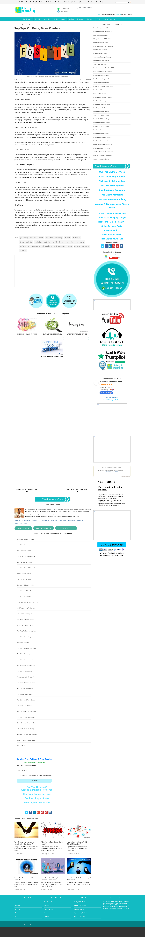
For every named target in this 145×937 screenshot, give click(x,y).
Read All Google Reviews (111, 400)
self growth (80, 242)
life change (59, 238)
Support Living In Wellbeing (81, 913)
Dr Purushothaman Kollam (116, 470)
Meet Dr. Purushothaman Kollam (26, 740)
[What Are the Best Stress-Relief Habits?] (53, 838)
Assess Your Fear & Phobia (25, 625)
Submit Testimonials (50, 913)
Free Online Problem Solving (25, 688)
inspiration (49, 238)
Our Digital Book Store (80, 902)
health (41, 238)
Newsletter (17, 902)
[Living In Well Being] (25, 11)
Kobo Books (54, 520)
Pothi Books (62, 520)
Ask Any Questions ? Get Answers (27, 734)
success (77, 246)
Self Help (37, 19)
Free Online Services (50, 902)
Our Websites (39, 1)
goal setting (24, 238)
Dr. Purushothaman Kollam (111, 382)
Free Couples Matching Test (25, 614)
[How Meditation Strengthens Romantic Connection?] (53, 873)
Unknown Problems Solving (112, 199)
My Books (17, 520)
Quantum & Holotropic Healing (25, 585)
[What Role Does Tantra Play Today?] (26, 873)
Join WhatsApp (64, 8)
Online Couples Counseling (24, 562)
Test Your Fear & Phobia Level (112, 222)
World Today (58, 1)
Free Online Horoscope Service (26, 717)
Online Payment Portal (112, 226)
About (16, 913)
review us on (105, 392)
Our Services (49, 1)
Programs (17, 905)
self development (59, 242)
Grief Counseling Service (112, 176)
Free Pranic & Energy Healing (25, 619)
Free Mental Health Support (25, 694)
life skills (68, 238)
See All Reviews (112, 397)
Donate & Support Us (112, 234)
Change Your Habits (66, 528)
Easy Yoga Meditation (23, 642)
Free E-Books (23, 523)
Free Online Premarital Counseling (26, 568)
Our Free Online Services (37, 794)
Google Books (35, 520)
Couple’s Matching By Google (112, 218)
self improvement (34, 246)
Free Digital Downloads (37, 802)
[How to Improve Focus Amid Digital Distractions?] (79, 838)
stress (70, 246)
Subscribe (34, 781)
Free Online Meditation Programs (26, 648)
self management (60, 246)
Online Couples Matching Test (112, 213)
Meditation (80, 19)
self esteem (71, 242)
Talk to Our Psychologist (24, 596)
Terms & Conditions (79, 916)
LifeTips (71, 19)
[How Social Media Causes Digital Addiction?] (79, 873)
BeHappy (90, 19)
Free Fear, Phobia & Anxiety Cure (26, 631)
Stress (63, 19)
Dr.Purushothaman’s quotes (112, 467)
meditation (38, 242)
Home (16, 1)
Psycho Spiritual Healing (24, 573)
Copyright (47, 916)
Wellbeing (47, 19)
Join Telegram (64, 11)
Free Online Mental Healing (24, 591)
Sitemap (74, 924)
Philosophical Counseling (112, 181)
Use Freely (75, 1)
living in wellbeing (26, 242)
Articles (112, 19)
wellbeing (85, 246)
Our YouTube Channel (80, 905)
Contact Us (99, 1)
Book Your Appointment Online (25, 539)
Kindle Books (45, 520)
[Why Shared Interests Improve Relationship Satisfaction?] (26, 838)
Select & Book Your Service (25, 746)
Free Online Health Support (24, 671)
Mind (98, 19)
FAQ (15, 916)
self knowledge (47, 246)
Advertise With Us (111, 230)
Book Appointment (43, 528)
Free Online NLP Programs (24, 705)
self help (23, 246)
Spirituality (67, 1)
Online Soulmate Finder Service (26, 723)
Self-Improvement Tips (25, 24)
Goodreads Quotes (125, 476)
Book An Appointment (37, 798)
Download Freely (49, 909)
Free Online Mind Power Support (26, 700)
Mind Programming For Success (26, 608)
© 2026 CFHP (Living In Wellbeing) (22, 924)
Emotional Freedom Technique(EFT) (27, 602)
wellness (23, 250)
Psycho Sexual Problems (112, 190)
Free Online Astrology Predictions (26, 711)
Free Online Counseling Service (26, 545)
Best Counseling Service (24, 550)
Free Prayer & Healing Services (26, 665)
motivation (47, 242)
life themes (76, 238)
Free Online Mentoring (112, 195)
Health (56, 19)
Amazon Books (26, 520)
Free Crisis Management (112, 185)
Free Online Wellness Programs (26, 683)
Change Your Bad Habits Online (26, 556)
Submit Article (23, 528)
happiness (33, 238)
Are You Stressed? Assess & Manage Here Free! (37, 788)
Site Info (21, 1)
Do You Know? (30, 1)
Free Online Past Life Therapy (25, 728)
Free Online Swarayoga (23, 654)
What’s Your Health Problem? (25, 677)
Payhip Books (71, 520)
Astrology (47, 905)
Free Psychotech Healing (24, 579)
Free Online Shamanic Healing (25, 660)
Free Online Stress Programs (25, 637)
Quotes (105, 19)
